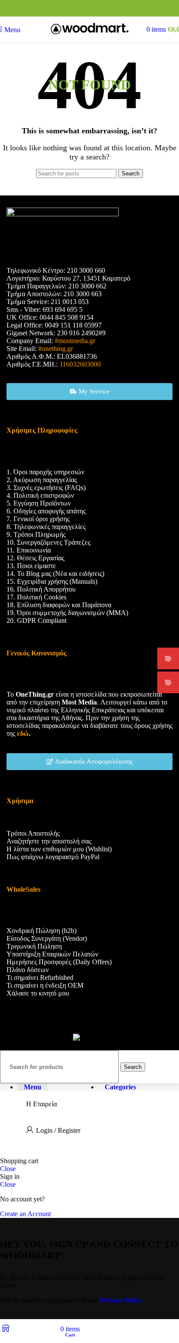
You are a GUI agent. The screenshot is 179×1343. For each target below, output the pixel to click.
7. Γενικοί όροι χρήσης (38, 519)
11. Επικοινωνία (29, 550)
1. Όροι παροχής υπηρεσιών (45, 472)
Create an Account (25, 1213)
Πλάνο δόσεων (28, 969)
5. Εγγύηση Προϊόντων (39, 503)
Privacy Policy (121, 1300)
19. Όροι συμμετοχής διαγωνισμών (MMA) (67, 612)
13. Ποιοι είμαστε (31, 565)
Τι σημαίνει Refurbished (40, 977)
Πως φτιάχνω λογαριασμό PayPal (53, 856)
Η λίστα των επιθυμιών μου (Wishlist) (59, 849)
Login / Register (58, 1130)
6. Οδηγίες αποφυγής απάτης (46, 511)
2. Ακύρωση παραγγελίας (42, 479)
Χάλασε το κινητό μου (38, 993)
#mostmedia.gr (75, 340)
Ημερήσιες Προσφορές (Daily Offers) (59, 962)
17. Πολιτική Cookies (36, 597)
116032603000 (80, 364)
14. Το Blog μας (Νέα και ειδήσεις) (55, 573)
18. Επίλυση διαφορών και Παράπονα (59, 605)
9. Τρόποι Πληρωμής (36, 534)
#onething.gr (55, 348)
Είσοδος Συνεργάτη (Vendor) (47, 938)
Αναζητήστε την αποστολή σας (49, 841)
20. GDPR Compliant (36, 620)
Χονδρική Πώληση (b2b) (41, 930)
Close (8, 1168)
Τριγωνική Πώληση (34, 946)
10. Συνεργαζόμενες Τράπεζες (48, 542)
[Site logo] (90, 34)
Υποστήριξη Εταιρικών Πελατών (52, 954)
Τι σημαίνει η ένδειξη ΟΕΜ (45, 985)
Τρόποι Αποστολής (33, 833)
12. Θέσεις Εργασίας (35, 558)
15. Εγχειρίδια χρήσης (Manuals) (52, 581)
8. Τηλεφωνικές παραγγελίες (46, 526)
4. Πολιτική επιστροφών (40, 495)
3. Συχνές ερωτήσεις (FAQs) (46, 487)
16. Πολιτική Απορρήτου (41, 589)
